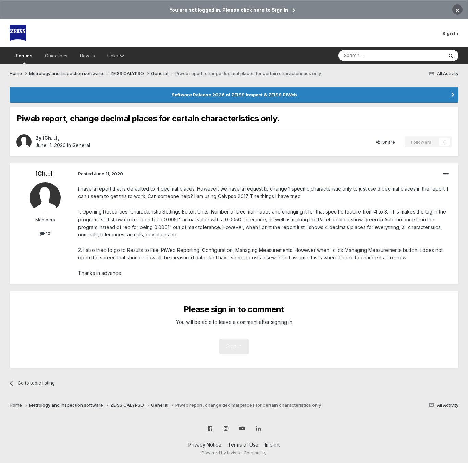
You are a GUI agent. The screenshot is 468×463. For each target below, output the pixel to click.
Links (113, 55)
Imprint (272, 445)
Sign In (450, 33)
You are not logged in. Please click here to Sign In (228, 10)
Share (387, 142)
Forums (24, 55)
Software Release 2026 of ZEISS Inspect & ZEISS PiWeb (234, 94)
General (81, 145)
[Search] (450, 55)
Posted (100, 173)
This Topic (423, 55)
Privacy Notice (204, 445)
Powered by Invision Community (234, 452)
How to (87, 55)
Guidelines (56, 55)
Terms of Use (243, 445)
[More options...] (446, 174)
